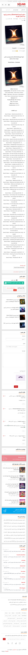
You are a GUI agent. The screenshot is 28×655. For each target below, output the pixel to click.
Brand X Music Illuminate (19, 267)
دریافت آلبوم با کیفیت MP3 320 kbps (13, 283)
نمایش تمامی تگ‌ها (7, 626)
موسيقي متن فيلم (11, 620)
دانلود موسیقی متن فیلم (21, 620)
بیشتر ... (4, 449)
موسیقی (5, 620)
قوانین (19, 1)
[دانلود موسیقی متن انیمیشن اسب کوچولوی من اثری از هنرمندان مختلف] (22, 486)
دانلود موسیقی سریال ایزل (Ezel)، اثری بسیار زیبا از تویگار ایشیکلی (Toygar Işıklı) (14, 541)
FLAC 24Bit (18, 613)
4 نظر (23, 20)
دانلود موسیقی (19, 618)
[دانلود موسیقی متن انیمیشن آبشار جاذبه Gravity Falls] (22, 470)
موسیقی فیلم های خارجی (7, 623)
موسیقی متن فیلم (16, 626)
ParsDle (6, 651)
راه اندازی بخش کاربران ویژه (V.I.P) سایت (18, 604)
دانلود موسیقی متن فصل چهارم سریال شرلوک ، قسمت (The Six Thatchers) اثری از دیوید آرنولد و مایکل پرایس (14, 532)
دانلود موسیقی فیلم (11, 618)
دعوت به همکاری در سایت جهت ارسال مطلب (17, 602)
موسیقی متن (23, 626)
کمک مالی (15, 1)
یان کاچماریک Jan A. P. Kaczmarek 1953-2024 (17, 599)
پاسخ (24, 403)
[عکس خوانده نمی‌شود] (20, 377)
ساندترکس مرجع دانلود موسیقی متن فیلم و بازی (21, 4)
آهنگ (19, 615)
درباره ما (23, 1)
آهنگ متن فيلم (8, 615)
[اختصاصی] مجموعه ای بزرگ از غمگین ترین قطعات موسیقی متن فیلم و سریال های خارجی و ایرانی (14, 535)
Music (13, 613)
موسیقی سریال (23, 623)
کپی (15, 290)
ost (9, 613)
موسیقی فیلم (16, 623)
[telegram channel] (16, 643)
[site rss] (8, 643)
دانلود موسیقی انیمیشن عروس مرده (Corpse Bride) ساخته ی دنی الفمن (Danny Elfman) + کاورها (14, 538)
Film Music (24, 613)
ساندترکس (23, 9)
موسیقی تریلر (15, 9)
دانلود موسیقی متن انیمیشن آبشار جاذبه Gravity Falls (14, 523)
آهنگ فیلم (14, 615)
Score (6, 613)
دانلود (25, 618)
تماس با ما (10, 1)
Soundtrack (24, 615)
